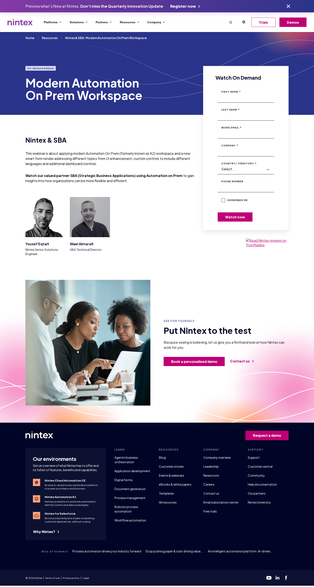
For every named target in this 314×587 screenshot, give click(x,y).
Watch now (235, 217)
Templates (166, 493)
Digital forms (123, 480)
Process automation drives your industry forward (106, 551)
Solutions (77, 22)
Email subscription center (221, 502)
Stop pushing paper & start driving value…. (174, 551)
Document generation (130, 489)
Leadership (211, 466)
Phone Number (232, 181)
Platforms (51, 22)
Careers (208, 484)
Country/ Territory (239, 163)
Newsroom (211, 475)
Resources (127, 22)
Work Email (231, 127)
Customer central (260, 466)
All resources (168, 502)
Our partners (257, 493)
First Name (231, 91)
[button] (230, 22)
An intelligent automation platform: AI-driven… (240, 551)
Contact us (240, 361)
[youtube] (268, 577)
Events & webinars (171, 475)
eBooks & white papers (175, 484)
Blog (162, 457)
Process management (129, 498)
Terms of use (52, 578)
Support (254, 457)
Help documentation (262, 484)
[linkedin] (277, 577)
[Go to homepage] (20, 22)
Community (256, 475)
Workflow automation (130, 520)
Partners (102, 22)
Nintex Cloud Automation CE (65, 480)
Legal (85, 578)
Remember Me (237, 200)
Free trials (210, 511)
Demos (293, 22)
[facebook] (286, 577)
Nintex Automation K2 (60, 497)
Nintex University (259, 502)
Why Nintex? (44, 531)
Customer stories (171, 466)
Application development (132, 471)
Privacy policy (71, 578)
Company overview (217, 457)
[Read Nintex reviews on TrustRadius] (267, 242)
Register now (183, 6)
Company (154, 22)
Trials (263, 22)
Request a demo (267, 435)
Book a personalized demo (194, 361)
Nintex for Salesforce (60, 513)
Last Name (230, 109)
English (243, 22)
